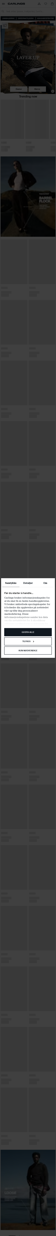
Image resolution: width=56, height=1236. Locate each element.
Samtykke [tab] (10, 583)
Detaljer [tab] (28, 583)
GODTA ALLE (28, 632)
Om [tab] (45, 583)
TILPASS (26, 641)
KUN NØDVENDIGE (28, 650)
